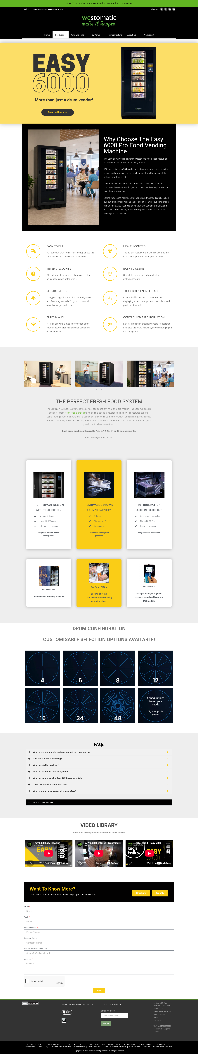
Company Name (30, 938)
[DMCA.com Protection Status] (30, 1004)
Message (28, 959)
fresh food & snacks (75, 412)
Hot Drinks (30, 1044)
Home (47, 34)
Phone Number (30, 928)
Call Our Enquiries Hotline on (43, 9)
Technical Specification (43, 802)
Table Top (40, 1044)
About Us (131, 34)
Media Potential (134, 1047)
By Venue (96, 34)
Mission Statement (164, 1044)
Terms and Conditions (146, 1044)
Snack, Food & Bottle (55, 1044)
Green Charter (79, 1047)
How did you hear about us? (35, 949)
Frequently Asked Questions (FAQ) (36, 1047)
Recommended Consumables (163, 1047)
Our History (88, 1044)
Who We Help (77, 34)
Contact (68, 1044)
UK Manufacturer (94, 1047)
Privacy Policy (100, 1044)
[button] (26, 374)
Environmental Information (61, 1047)
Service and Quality (128, 1044)
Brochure (141, 892)
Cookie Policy (113, 1044)
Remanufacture (115, 34)
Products (59, 34)
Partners (146, 1047)
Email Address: (108, 1010)
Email (26, 917)
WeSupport (149, 34)
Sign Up (160, 892)
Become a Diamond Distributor (114, 1047)
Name (26, 906)
